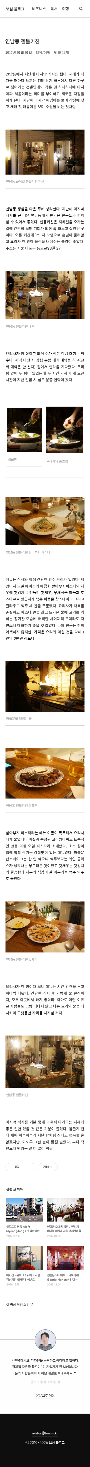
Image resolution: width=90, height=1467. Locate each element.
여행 (65, 8)
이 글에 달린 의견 (20, 1305)
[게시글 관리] (31, 1167)
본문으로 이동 (45, 1395)
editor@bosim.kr (45, 1433)
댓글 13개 (61, 52)
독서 (54, 8)
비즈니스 (39, 8)
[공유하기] (24, 1167)
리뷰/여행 (43, 52)
